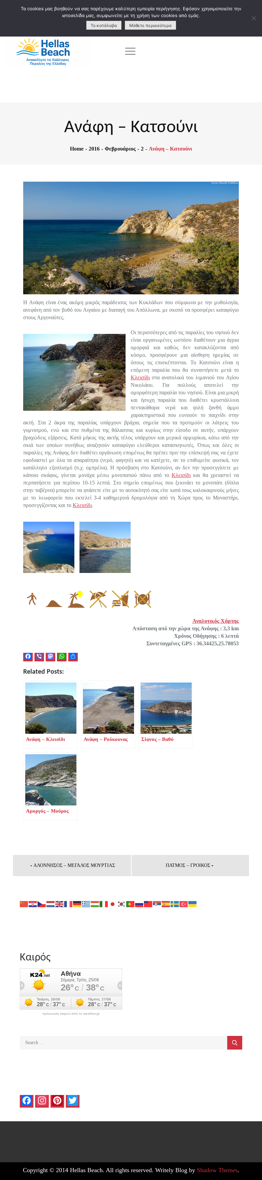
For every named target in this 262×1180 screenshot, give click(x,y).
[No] (253, 18)
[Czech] (42, 904)
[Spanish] (166, 904)
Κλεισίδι (140, 377)
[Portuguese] (130, 904)
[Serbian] (157, 904)
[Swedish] (175, 904)
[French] (68, 904)
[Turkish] (183, 904)
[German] (77, 904)
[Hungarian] (95, 904)
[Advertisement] (203, 51)
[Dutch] (50, 904)
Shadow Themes (217, 1170)
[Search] (234, 1043)
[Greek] (86, 904)
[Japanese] (112, 904)
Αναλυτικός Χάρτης (215, 621)
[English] (59, 904)
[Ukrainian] (192, 904)
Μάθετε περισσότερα (150, 25)
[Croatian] (33, 904)
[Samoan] (148, 904)
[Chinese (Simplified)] (24, 904)
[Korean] (121, 904)
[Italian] (104, 904)
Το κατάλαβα (104, 25)
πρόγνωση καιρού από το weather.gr (71, 1013)
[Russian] (139, 904)
